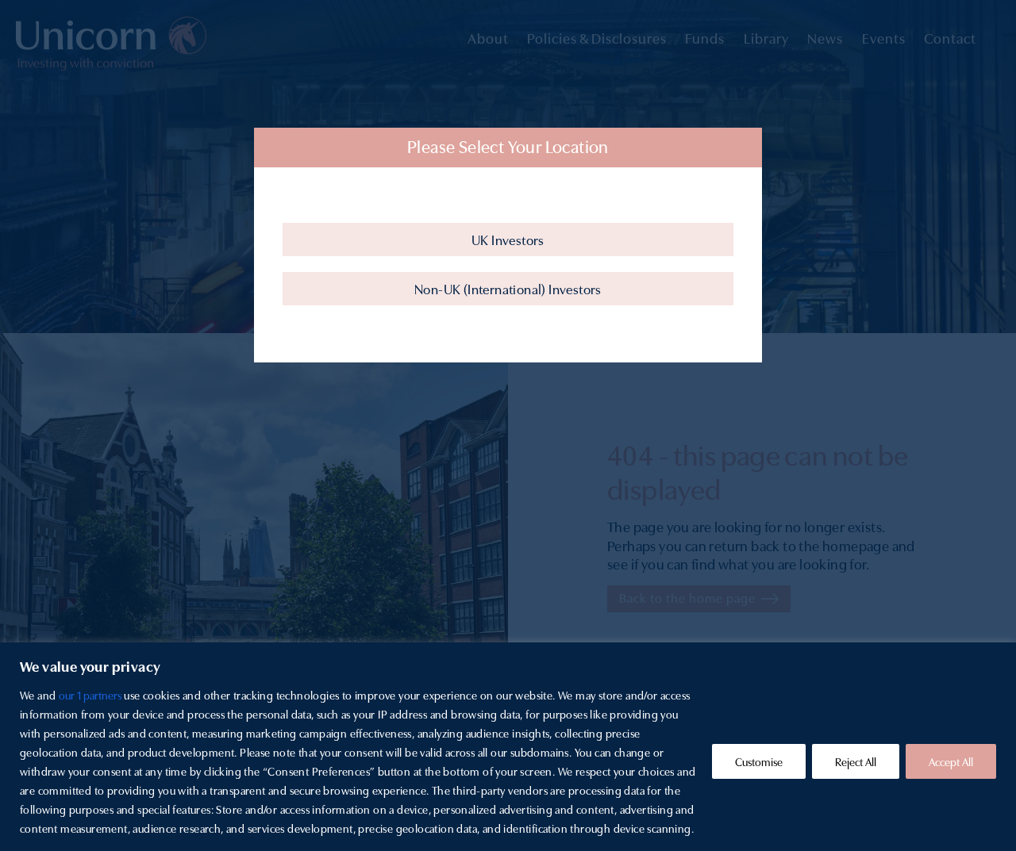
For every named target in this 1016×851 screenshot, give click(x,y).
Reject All (855, 761)
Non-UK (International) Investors (508, 288)
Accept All (951, 761)
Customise (759, 761)
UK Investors (508, 239)
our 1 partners (90, 695)
